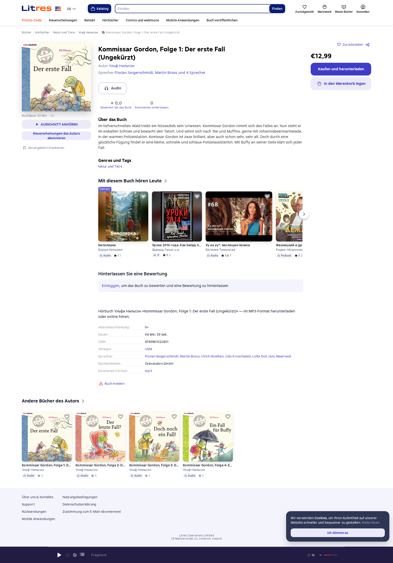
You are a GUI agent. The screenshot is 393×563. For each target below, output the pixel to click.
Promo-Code (32, 20)
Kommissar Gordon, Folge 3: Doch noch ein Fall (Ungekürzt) (154, 465)
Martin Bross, (190, 356)
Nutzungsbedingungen (80, 497)
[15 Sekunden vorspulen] (75, 555)
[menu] (72, 8)
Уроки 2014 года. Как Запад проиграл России (177, 245)
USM (148, 349)
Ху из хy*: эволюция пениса (228, 245)
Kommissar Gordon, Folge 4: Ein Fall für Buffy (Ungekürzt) (208, 465)
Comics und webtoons (142, 20)
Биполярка (107, 245)
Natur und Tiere (110, 166)
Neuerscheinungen (63, 20)
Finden (277, 9)
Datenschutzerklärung (79, 504)
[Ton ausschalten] (321, 555)
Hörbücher (110, 20)
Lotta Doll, (260, 356)
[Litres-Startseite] (41, 9)
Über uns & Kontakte (37, 497)
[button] (116, 104)
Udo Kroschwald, (238, 356)
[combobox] (192, 9)
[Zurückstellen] (143, 196)
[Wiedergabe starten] (59, 555)
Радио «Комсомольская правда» (301, 250)
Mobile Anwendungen (182, 20)
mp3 (148, 371)
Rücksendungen (34, 512)
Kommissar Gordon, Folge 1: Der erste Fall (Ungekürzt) (47, 465)
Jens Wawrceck (279, 356)
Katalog (102, 9)
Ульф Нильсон (33, 470)
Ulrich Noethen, (213, 356)
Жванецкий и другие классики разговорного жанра (301, 245)
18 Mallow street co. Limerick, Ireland (196, 538)
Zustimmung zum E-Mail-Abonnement (92, 512)
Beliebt (89, 20)
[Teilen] (368, 44)
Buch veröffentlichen (222, 20)
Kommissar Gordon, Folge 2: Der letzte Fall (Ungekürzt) (101, 465)
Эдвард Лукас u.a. (166, 250)
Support (28, 504)
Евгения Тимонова (220, 250)
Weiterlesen (371, 522)
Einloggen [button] (110, 285)
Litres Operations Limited (196, 535)
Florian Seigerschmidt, (162, 356)
